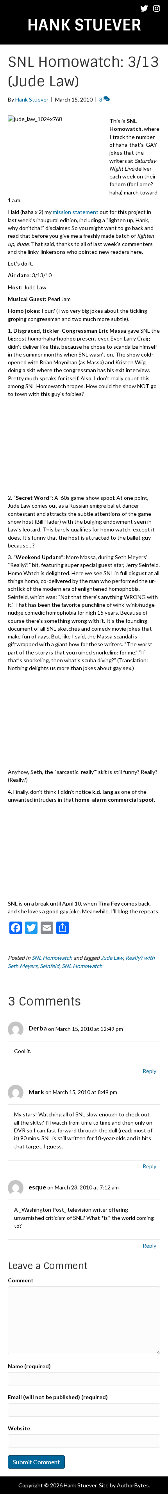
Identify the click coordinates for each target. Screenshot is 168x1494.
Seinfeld (49, 966)
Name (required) (29, 1366)
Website (19, 1428)
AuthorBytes (133, 1485)
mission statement (75, 212)
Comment (21, 1280)
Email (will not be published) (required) (58, 1397)
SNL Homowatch (52, 957)
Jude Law (112, 957)
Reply (149, 1071)
